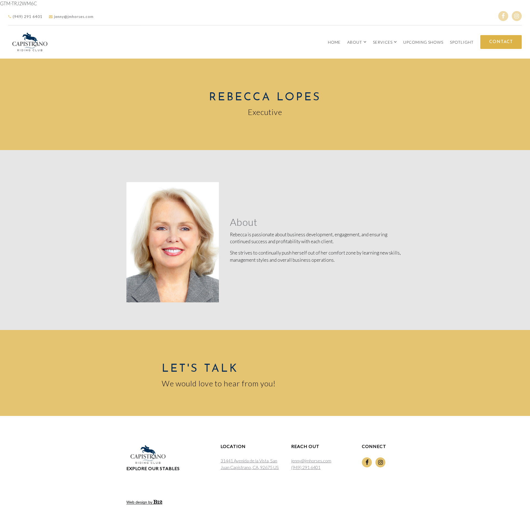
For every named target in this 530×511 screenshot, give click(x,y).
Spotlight (462, 42)
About (354, 42)
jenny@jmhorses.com (73, 16)
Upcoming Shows (423, 42)
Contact (501, 42)
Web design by (139, 502)
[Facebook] (503, 16)
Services (383, 42)
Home (334, 42)
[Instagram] (517, 16)
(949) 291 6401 (27, 16)
